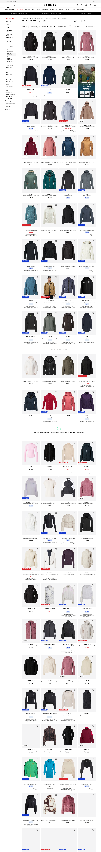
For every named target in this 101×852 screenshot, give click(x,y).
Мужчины (15, 5)
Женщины (8, 5)
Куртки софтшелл (62, 18)
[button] (77, 21)
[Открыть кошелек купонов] (77, 5)
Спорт (30, 18)
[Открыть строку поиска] (94, 9)
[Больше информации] (30, 61)
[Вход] (82, 5)
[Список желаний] (91, 5)
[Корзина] (95, 5)
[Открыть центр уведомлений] (86, 5)
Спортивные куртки (51, 18)
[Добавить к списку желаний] (37, 32)
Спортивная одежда (38, 18)
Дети (22, 5)
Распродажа (33, 26)
